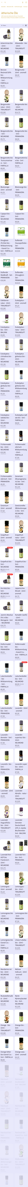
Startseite (3, 6)
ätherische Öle (10, 6)
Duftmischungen (18, 6)
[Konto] (22, 2)
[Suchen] (5, 2)
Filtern (4, 25)
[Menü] (2, 2)
